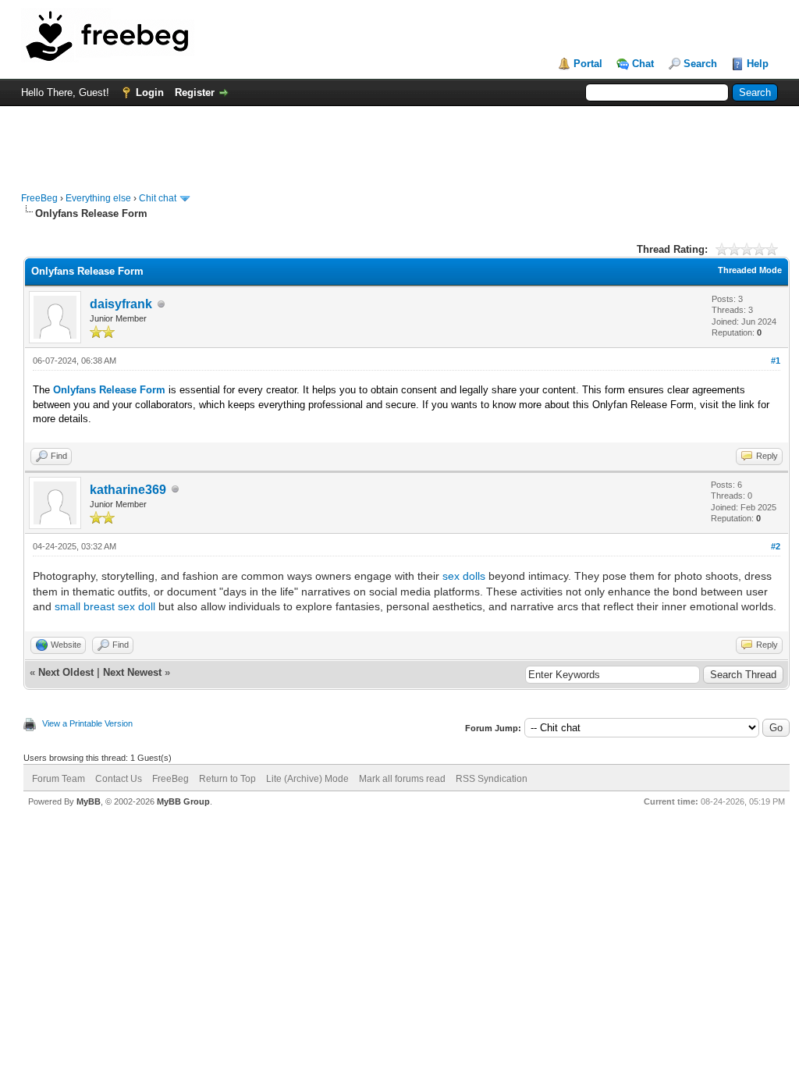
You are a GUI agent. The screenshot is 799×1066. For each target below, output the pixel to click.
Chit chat (157, 198)
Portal (588, 63)
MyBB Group (183, 801)
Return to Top (227, 778)
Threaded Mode (750, 270)
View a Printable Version (87, 723)
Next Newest (132, 672)
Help (758, 63)
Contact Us (118, 778)
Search (700, 63)
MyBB (88, 801)
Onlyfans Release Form (109, 390)
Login (150, 92)
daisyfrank (121, 304)
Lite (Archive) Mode (307, 778)
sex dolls (463, 576)
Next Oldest (66, 672)
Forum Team (58, 778)
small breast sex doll (105, 606)
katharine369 (128, 489)
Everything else (98, 198)
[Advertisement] (399, 141)
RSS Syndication (491, 778)
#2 (775, 546)
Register (195, 92)
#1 (775, 360)
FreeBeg (39, 198)
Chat (643, 63)
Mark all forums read (402, 778)
